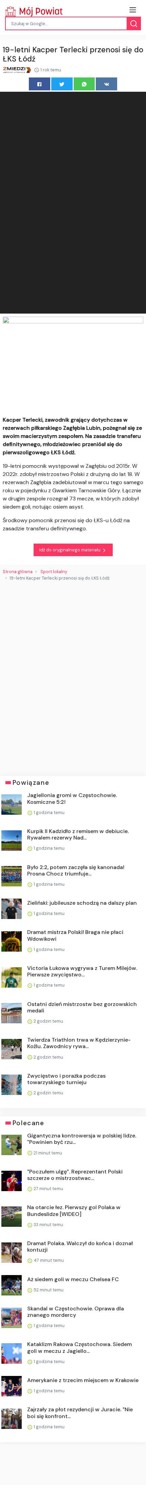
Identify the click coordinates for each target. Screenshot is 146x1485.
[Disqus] (73, 676)
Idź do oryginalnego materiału (70, 550)
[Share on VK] (106, 83)
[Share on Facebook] (39, 83)
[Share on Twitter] (62, 83)
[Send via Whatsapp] (84, 83)
